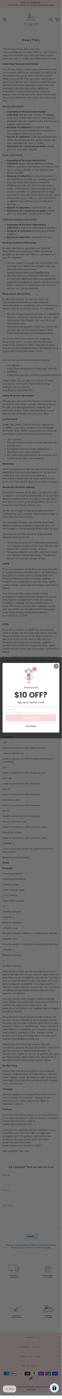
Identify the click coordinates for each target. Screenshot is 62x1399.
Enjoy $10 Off (31, 718)
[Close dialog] (56, 666)
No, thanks (31, 726)
